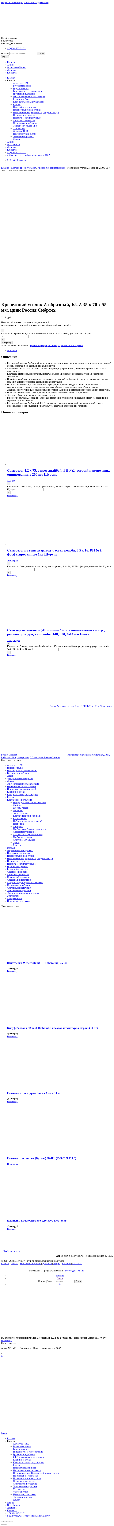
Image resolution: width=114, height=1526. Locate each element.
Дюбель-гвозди (20, 807)
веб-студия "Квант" (75, 1270)
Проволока (18, 823)
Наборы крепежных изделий (27, 821)
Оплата (14, 1263)
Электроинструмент (23, 136)
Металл (11, 847)
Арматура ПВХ (21, 83)
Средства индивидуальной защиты (25, 882)
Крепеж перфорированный (51, 168)
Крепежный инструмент (23, 168)
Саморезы (18, 826)
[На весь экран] (8, 1521)
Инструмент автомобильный (21, 789)
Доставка (11, 70)
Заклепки (18, 810)
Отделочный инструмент (20, 850)
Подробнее (12, 1164)
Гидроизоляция (20, 88)
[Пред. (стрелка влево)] (2, 1524)
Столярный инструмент (19, 887)
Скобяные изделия (22, 837)
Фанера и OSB (20, 131)
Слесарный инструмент (19, 879)
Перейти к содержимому (36, 2)
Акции (10, 64)
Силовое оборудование (19, 877)
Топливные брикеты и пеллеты (23, 893)
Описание (12, 350)
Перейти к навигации (12, 2)
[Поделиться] (5, 1521)
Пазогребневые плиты (24, 107)
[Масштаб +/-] (11, 1521)
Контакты (12, 72)
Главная (11, 62)
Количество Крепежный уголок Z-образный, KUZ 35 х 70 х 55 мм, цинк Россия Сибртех (46, 333)
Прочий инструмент (17, 866)
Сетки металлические (24, 120)
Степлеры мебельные (24, 839)
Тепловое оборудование (25, 125)
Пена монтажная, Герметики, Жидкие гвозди (36, 112)
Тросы (16, 842)
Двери (10, 775)
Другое (16, 139)
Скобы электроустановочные (27, 834)
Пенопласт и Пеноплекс (25, 115)
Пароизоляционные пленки (27, 109)
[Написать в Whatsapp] (57, 1356)
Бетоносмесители (22, 85)
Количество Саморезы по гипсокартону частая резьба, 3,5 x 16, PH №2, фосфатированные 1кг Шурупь (59, 566)
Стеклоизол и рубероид (25, 123)
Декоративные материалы (20, 778)
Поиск (41, 54)
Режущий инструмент (18, 869)
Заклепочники (20, 813)
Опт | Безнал (13, 144)
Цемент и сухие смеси (24, 133)
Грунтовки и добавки (24, 93)
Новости (66, 1263)
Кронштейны (20, 818)
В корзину (6, 343)
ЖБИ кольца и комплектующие (29, 96)
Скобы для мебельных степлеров (29, 829)
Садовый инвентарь (17, 871)
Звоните (60, 1275)
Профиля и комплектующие (27, 117)
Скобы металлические (24, 831)
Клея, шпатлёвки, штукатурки (28, 101)
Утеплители (19, 128)
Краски (16, 104)
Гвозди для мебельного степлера (29, 802)
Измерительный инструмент (21, 786)
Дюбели (17, 805)
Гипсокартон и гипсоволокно (28, 91)
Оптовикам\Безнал (16, 67)
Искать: (5, 53)
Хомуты (17, 845)
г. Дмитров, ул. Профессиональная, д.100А (28, 155)
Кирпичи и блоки (22, 99)
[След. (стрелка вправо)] (5, 1524)
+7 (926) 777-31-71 (16, 48)
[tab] (60, 350)
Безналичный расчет (30, 1263)
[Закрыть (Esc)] (2, 1521)
